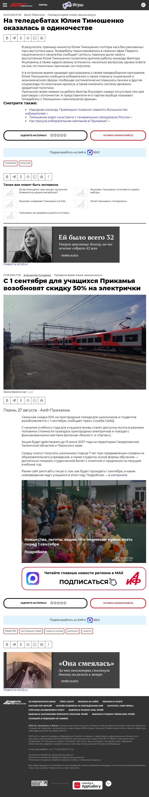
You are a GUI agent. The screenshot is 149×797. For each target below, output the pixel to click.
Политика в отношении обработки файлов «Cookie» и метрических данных (65, 760)
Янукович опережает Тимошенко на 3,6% (42, 201)
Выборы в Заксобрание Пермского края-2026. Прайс (58, 714)
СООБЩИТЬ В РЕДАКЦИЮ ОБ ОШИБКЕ (48, 718)
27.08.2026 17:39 (12, 275)
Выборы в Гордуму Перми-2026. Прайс (113, 714)
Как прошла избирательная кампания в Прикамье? (68, 121)
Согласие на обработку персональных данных (51, 755)
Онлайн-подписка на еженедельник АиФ (79, 706)
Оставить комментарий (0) (118, 135)
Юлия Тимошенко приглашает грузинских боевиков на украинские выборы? (43, 191)
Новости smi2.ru (15, 264)
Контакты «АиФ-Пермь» (120, 706)
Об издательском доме (42, 701)
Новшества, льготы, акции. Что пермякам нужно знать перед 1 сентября (78, 541)
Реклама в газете (112, 701)
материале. (119, 475)
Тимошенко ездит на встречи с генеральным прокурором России (79, 117)
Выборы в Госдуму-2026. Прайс (86, 710)
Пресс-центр (67, 701)
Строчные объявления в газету (47, 710)
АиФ (30, 391)
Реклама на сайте (88, 701)
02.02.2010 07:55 (12, 14)
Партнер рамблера (60, 783)
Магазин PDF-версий (40, 706)
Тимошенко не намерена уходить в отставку (44, 212)
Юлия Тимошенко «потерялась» (108, 201)
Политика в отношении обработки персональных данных (56, 757)
